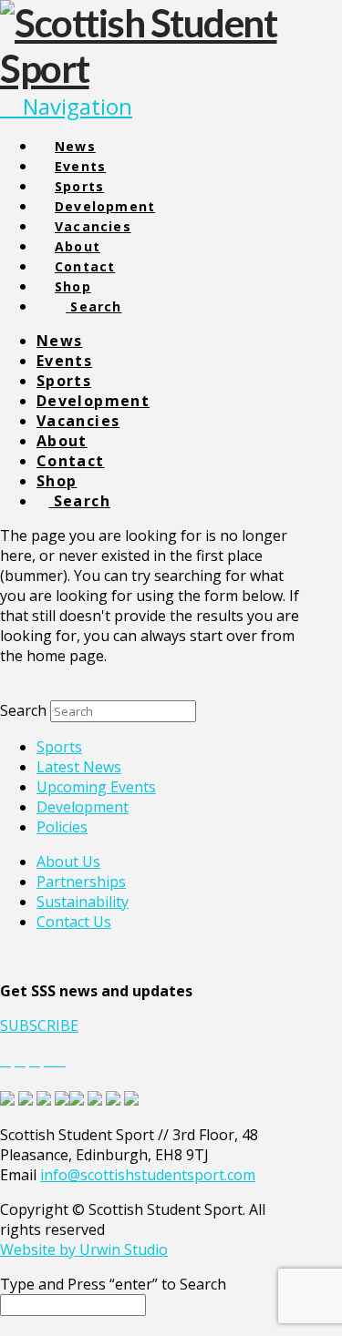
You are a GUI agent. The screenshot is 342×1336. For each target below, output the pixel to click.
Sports (59, 747)
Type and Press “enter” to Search (113, 1284)
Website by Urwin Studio (84, 1249)
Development (82, 807)
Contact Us (73, 922)
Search (23, 710)
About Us (68, 862)
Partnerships (81, 882)
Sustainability (82, 902)
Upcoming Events (96, 787)
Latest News (78, 767)
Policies (62, 827)
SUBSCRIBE (39, 1025)
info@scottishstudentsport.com (147, 1175)
